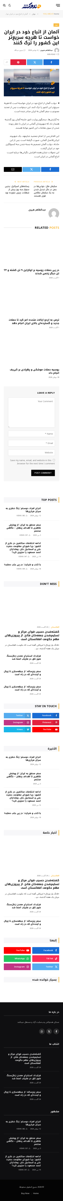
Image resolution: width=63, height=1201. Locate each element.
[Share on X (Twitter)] (35, 62)
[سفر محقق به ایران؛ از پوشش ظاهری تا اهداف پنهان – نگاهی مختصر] (51, 529)
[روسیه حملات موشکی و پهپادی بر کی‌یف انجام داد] (31, 349)
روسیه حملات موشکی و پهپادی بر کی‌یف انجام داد (34, 371)
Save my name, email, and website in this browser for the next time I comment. (32, 462)
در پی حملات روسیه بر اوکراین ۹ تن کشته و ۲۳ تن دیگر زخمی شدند (31, 272)
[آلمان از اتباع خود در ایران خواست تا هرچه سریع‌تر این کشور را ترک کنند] (31, 82)
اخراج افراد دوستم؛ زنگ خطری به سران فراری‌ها (23, 509)
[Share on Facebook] (51, 62)
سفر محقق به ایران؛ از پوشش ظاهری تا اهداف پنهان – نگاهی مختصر (23, 528)
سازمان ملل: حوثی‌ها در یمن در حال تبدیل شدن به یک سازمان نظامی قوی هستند (45, 191)
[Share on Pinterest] (18, 62)
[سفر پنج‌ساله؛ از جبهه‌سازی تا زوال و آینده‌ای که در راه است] (51, 675)
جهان (56, 25)
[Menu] (58, 5)
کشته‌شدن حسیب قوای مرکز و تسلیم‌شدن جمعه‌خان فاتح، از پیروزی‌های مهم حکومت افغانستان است (32, 635)
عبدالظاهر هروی (46, 50)
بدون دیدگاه (18, 50)
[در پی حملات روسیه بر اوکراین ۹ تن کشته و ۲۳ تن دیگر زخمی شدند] (31, 249)
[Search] (4, 5)
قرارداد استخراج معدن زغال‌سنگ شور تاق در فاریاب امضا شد (24, 657)
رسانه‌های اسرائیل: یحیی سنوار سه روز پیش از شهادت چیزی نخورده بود (17, 189)
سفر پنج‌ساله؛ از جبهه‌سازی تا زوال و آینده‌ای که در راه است (22, 672)
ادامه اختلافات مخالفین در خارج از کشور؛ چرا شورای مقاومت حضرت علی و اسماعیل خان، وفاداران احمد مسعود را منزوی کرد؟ (23, 547)
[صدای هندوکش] (31, 5)
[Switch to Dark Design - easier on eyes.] (10, 5)
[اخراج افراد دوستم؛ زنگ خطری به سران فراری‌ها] (51, 512)
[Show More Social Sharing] (7, 62)
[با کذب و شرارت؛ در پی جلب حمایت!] (51, 569)
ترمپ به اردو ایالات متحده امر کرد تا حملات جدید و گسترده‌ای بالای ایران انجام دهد (34, 321)
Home (36, 1193)
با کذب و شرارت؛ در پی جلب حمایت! (22, 565)
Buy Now (25, 1193)
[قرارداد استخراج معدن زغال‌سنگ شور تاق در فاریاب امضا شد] (51, 660)
